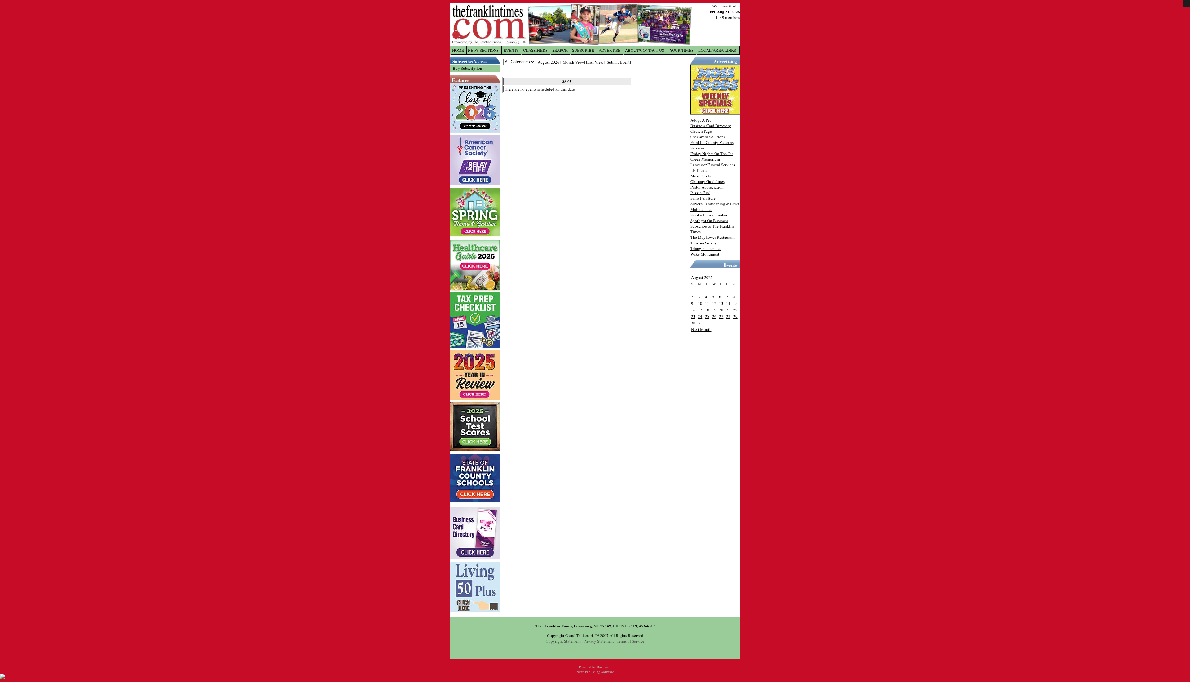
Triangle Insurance (705, 248)
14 (728, 303)
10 (700, 303)
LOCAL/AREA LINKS (717, 50)
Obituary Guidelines (707, 181)
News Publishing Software (595, 671)
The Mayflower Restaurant (712, 237)
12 (714, 303)
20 (721, 310)
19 (714, 310)
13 (721, 303)
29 (735, 316)
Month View (573, 62)
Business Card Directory (710, 125)
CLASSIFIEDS (535, 50)
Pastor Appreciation (707, 187)
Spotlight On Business (709, 220)
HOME (458, 50)
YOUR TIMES (682, 50)
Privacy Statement (599, 641)
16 (693, 310)
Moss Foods (700, 176)
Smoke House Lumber (708, 215)
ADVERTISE (609, 50)
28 (728, 316)
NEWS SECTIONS (483, 50)
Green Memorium (705, 159)
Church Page (701, 131)
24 (700, 316)
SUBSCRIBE (583, 50)
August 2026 (548, 62)
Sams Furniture (703, 198)
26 (714, 316)
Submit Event (618, 62)
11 (707, 303)
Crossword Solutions (707, 137)
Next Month (701, 329)
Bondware (604, 667)
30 (693, 323)
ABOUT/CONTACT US (644, 50)
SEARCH (560, 50)
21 (728, 310)
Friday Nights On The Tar (711, 153)
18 (707, 310)
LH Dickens (700, 170)
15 (735, 303)
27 (721, 316)
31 (700, 323)
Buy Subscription (467, 68)
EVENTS (511, 50)
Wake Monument (704, 254)
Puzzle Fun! (700, 192)
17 (700, 310)
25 (707, 316)
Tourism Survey (703, 243)
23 (693, 316)
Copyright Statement (563, 641)
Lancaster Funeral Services (712, 164)
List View (595, 62)
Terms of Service (630, 641)
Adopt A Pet (700, 120)
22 (735, 310)
